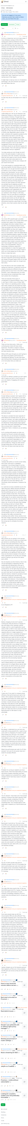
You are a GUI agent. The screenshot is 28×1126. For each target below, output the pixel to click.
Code (2, 1120)
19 (2, 1099)
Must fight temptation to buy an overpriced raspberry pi (14, 600)
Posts (17, 24)
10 (2, 1072)
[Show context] (2, 36)
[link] (5, 36)
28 (2, 1044)
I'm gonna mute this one (7, 95)
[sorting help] (15, 28)
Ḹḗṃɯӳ (6, 1)
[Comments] (24, 985)
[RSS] (17, 28)
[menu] (26, 1)
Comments (12, 24)
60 (3, 1058)
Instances (3, 1115)
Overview (4, 24)
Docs (2, 1117)
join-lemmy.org (5, 1123)
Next (3, 1104)
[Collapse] (2, 32)
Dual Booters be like (21, 34)
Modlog (3, 1112)
